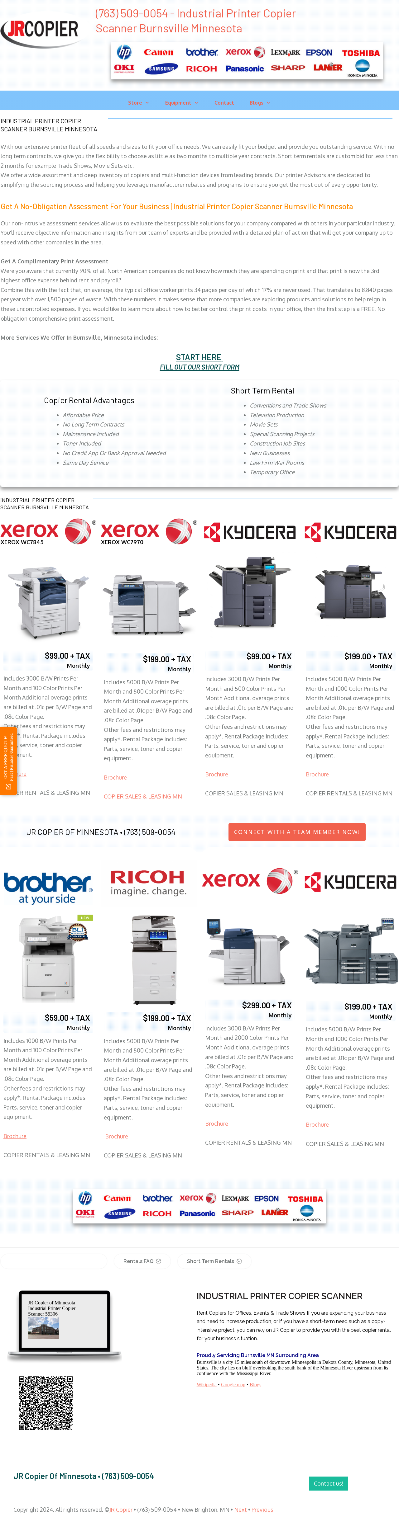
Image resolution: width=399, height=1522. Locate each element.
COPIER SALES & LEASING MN (143, 796)
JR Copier (120, 1509)
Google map (233, 1384)
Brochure (115, 777)
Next (240, 1509)
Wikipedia (207, 1384)
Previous (262, 1509)
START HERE (199, 357)
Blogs (255, 1384)
